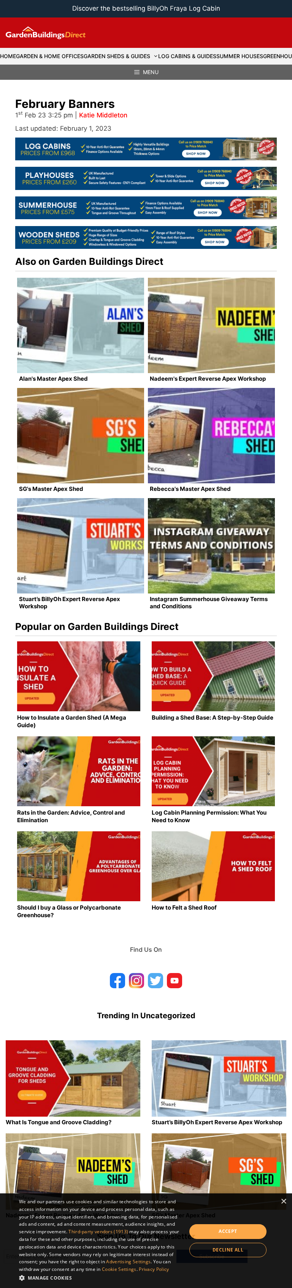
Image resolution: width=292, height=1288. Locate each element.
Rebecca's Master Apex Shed (190, 488)
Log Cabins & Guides (187, 56)
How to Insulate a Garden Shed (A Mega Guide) (71, 721)
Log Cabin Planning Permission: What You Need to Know (209, 816)
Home (8, 56)
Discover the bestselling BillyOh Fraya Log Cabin (146, 8)
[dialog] (146, 1240)
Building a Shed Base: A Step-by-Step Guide (212, 717)
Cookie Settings (119, 1269)
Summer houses (239, 56)
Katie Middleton (103, 115)
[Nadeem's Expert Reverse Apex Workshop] (211, 325)
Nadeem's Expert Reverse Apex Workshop (208, 378)
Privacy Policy (154, 1269)
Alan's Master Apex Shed (53, 378)
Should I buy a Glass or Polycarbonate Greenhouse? (69, 911)
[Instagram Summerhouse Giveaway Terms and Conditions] (211, 545)
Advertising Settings (128, 1261)
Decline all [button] (228, 1250)
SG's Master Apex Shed (51, 488)
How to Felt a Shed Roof (184, 907)
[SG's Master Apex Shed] (80, 435)
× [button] (283, 1201)
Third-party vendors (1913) (98, 1231)
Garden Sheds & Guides (117, 56)
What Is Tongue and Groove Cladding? (58, 1122)
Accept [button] (228, 1231)
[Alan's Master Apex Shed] (80, 325)
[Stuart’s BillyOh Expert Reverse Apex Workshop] (80, 545)
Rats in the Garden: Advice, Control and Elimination (71, 816)
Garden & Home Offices (50, 56)
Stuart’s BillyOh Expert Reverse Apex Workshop (69, 602)
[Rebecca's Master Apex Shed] (211, 435)
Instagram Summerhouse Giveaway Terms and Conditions (209, 602)
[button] (100, 1277)
